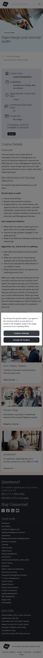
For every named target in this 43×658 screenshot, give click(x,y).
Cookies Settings (21, 333)
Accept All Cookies (21, 340)
